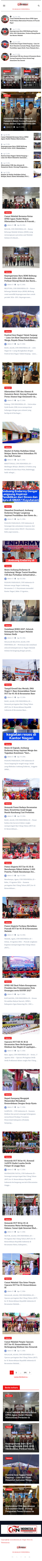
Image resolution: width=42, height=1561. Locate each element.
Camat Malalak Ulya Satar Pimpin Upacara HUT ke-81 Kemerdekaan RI (20, 1285)
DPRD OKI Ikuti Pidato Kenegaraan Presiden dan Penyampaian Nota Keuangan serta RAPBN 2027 (20, 988)
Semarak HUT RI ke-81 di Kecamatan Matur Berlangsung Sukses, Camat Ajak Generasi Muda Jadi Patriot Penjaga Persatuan (20, 1227)
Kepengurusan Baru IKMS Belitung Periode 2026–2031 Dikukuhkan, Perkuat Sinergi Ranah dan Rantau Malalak (25, 33)
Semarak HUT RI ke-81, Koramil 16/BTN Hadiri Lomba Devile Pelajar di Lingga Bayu (19, 1163)
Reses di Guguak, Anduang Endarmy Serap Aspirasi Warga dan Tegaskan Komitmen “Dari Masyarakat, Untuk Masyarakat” (20, 751)
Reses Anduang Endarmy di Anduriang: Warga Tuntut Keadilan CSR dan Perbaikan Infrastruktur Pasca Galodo (20, 573)
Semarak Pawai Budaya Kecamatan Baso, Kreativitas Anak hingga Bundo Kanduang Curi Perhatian (20, 810)
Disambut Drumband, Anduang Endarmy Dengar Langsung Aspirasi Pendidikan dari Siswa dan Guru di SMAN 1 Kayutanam (20, 514)
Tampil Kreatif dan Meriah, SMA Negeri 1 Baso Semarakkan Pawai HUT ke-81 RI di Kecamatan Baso (20, 691)
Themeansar (5, 1542)
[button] (38, 111)
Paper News (26, 1540)
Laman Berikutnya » (21, 1377)
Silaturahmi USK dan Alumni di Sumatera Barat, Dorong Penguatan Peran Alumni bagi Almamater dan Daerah (25, 58)
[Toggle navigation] (4, 5)
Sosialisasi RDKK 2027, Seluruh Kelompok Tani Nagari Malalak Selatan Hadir (18, 631)
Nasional (7, 71)
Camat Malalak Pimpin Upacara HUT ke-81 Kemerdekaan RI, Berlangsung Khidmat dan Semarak (20, 1344)
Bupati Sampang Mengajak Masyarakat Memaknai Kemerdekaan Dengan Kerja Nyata (20, 1101)
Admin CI (9, 82)
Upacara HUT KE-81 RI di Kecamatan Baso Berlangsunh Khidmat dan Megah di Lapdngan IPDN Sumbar (19, 1045)
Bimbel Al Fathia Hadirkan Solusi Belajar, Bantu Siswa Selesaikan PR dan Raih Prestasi (19, 121)
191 (25, 1372)
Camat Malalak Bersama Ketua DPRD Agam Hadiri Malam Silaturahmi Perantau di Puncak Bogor (25, 21)
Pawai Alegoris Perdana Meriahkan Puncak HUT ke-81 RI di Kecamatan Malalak (21, 928)
